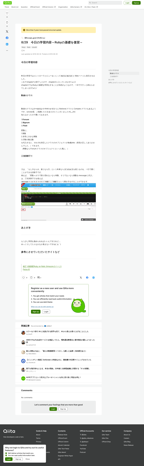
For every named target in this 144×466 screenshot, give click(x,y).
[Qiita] (7, 2)
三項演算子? (114, 76)
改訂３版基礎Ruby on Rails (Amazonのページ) (42, 266)
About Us (127, 435)
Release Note (62, 435)
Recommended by (37, 326)
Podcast (83, 452)
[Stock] (7, 22)
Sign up (18, 459)
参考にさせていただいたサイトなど (120, 82)
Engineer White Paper (65, 456)
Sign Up (63, 409)
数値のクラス (114, 73)
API (59, 459)
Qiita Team (105, 435)
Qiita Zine (105, 438)
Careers (126, 438)
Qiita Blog (127, 442)
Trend (7, 7)
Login (127, 3)
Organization (63, 7)
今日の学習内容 (113, 70)
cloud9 (34, 47)
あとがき (111, 79)
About (38, 435)
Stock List (14, 7)
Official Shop (106, 442)
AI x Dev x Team (91, 7)
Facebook (83, 445)
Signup (136, 3)
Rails (28, 47)
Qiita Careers (76, 7)
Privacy (38, 442)
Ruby (23, 47)
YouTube (83, 449)
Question (24, 7)
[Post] (7, 31)
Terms (38, 438)
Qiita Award (62, 452)
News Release (128, 445)
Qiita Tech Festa (63, 449)
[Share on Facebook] (7, 38)
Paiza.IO (26, 269)
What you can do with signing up (42, 306)
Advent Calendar (64, 445)
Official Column (49, 7)
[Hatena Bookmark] (7, 44)
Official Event (35, 7)
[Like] (7, 13)
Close (28, 459)
